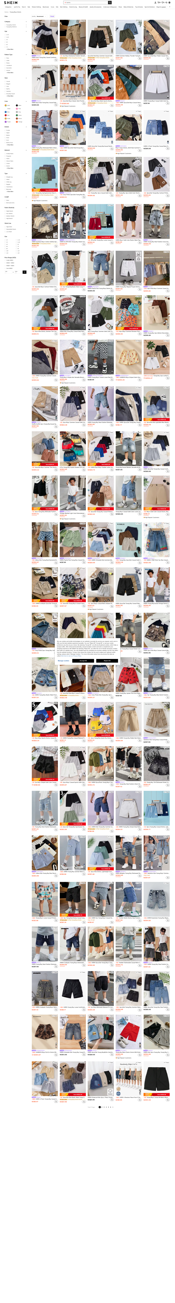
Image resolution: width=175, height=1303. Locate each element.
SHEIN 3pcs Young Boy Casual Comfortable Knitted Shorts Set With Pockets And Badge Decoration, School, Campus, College (45, 57)
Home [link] (6, 12)
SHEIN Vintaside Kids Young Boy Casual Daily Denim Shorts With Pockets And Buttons (73, 1052)
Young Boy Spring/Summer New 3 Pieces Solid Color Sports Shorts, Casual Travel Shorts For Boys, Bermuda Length (45, 193)
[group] (16, 24)
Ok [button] (24, 272)
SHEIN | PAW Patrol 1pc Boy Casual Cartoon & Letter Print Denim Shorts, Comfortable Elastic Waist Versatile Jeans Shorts (157, 560)
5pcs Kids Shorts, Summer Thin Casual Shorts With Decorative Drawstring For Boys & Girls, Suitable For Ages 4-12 (45, 331)
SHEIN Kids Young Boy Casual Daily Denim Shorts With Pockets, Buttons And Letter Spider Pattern (73, 331)
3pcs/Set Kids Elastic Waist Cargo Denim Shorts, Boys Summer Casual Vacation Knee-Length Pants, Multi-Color (73, 1097)
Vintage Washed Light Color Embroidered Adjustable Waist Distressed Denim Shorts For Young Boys (73, 513)
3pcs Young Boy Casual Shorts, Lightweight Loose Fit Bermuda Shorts (157, 827)
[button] (166, 2)
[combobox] (39, 16)
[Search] (110, 2)
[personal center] (155, 2)
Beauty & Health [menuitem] (83, 7)
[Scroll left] (167, 7)
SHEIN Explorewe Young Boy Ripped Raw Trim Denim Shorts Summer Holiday (157, 918)
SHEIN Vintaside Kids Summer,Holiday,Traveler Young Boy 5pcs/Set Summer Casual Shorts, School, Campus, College (101, 560)
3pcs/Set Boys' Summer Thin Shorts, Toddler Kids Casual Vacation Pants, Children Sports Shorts (45, 467)
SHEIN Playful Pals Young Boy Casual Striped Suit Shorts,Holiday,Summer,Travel (73, 560)
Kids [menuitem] (57, 7)
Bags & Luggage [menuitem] (161, 7)
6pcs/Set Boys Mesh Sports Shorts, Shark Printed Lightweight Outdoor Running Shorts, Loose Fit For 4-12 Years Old (101, 101)
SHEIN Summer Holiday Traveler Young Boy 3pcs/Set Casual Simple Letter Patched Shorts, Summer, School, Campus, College (129, 56)
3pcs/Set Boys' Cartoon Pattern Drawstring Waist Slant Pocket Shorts (45, 286)
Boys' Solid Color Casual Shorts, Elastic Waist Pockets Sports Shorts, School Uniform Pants (157, 511)
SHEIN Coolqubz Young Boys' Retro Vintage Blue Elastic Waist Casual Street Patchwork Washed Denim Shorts (45, 1007)
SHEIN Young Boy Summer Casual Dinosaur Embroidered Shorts (45, 375)
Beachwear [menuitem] (46, 7)
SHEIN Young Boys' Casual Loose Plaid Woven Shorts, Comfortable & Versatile (101, 377)
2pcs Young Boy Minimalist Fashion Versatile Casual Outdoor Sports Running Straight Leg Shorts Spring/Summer (45, 511)
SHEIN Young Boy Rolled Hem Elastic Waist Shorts (129, 738)
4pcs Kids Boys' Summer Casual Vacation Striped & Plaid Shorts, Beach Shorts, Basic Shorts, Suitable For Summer (157, 288)
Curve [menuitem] (52, 7)
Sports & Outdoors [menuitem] (150, 7)
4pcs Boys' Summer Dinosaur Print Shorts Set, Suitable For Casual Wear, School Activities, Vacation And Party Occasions (129, 331)
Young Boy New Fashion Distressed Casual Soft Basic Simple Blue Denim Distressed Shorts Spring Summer (45, 827)
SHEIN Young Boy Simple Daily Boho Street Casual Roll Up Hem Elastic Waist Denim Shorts (129, 827)
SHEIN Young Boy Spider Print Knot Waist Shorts (129, 693)
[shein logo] (10, 2)
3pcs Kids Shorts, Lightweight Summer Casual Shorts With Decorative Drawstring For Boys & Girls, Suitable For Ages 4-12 (101, 871)
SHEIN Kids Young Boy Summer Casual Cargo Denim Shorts (101, 827)
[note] (68, 106)
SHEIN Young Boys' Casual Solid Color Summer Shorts (157, 101)
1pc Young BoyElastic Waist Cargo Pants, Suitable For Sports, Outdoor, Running (73, 286)
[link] (159, 2)
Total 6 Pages (91, 1107)
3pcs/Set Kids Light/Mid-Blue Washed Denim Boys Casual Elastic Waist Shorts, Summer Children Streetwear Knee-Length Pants (157, 422)
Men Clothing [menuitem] (63, 7)
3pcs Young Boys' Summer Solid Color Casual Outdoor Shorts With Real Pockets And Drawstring (101, 331)
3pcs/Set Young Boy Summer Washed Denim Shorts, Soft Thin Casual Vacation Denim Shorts (129, 1007)
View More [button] (10, 49)
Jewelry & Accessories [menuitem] (95, 7)
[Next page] (113, 1107)
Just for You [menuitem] (17, 7)
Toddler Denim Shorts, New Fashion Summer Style (129, 918)
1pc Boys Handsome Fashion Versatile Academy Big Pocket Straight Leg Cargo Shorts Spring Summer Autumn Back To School (73, 56)
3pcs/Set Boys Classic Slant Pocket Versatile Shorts (73, 101)
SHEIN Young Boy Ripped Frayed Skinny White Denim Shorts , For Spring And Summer (129, 286)
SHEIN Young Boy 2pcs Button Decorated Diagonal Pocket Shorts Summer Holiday (157, 333)
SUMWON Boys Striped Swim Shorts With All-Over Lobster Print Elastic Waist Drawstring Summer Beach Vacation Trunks (129, 377)
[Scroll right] (169, 7)
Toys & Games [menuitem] (139, 7)
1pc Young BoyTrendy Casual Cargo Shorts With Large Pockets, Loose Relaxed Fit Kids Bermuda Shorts (73, 918)
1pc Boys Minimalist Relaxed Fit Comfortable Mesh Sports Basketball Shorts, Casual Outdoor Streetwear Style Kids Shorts (101, 1007)
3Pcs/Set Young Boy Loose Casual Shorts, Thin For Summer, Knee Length (101, 240)
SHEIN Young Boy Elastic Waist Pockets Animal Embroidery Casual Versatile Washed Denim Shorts (45, 695)
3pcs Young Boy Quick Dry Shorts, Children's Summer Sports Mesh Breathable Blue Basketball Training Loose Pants (101, 738)
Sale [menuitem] (29, 7)
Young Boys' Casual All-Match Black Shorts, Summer (157, 1097)
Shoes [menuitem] (120, 7)
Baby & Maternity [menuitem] (128, 7)
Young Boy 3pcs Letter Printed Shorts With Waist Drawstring (157, 375)
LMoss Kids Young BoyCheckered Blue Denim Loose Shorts (45, 560)
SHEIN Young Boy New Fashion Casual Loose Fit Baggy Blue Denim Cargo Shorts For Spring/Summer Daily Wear (157, 964)
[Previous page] (97, 1107)
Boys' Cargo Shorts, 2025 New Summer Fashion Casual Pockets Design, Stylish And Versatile (129, 148)
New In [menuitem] (24, 7)
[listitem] (45, 41)
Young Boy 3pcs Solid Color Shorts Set (129, 193)
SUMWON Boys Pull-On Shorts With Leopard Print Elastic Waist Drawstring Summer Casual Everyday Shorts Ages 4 (45, 1052)
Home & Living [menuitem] (73, 7)
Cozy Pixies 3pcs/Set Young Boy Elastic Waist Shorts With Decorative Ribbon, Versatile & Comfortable (73, 194)
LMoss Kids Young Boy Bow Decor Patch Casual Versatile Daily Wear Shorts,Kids (45, 873)
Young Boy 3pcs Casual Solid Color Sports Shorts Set (101, 193)
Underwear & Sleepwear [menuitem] (110, 7)
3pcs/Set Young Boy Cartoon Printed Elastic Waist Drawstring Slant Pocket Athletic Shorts (157, 193)
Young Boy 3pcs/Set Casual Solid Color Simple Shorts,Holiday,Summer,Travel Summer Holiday (129, 560)
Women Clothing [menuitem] (36, 7)
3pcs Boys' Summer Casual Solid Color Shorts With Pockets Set (73, 422)
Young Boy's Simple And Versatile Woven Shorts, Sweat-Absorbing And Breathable (73, 377)
